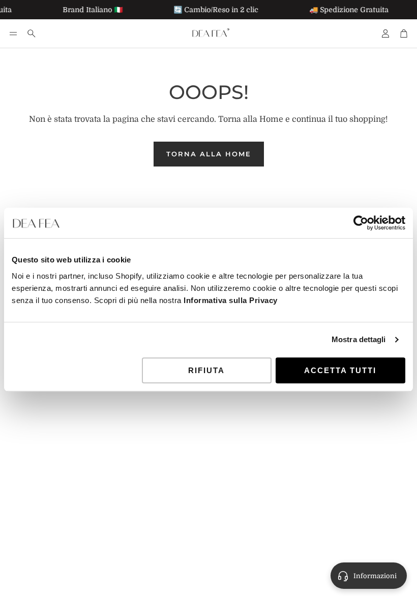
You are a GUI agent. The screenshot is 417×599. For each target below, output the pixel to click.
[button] (13, 33)
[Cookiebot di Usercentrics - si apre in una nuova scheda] (360, 222)
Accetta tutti (340, 370)
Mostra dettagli (359, 339)
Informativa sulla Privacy (231, 300)
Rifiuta (206, 370)
